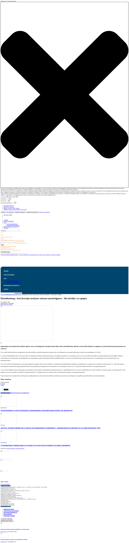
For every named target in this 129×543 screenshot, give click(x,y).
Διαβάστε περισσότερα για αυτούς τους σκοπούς (15, 209)
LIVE (5, 222)
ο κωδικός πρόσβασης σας (20, 243)
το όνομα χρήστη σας (19, 241)
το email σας (17, 250)
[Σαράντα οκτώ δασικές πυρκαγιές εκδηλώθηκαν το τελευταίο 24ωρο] (4, 527)
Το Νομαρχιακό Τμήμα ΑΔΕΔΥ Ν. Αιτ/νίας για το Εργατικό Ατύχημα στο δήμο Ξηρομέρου (35, 445)
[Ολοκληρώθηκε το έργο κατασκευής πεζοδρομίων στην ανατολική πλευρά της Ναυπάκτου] (9, 406)
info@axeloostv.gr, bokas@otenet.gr (15, 448)
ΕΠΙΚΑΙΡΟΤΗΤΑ (4, 407)
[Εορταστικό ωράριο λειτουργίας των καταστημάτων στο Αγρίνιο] (4, 537)
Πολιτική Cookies (8, 215)
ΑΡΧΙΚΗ (6, 220)
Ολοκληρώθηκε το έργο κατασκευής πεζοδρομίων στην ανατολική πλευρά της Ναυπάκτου (36, 410)
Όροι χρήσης (8, 514)
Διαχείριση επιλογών (9, 205)
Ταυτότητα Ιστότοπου (11, 511)
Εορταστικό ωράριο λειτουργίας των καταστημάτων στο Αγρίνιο (14, 539)
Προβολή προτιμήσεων (20, 212)
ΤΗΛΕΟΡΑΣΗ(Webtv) (12, 224)
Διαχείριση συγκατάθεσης (6, 520)
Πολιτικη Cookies (9, 516)
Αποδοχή (3, 212)
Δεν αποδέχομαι (10, 212)
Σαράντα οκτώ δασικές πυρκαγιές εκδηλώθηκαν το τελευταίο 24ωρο (15, 529)
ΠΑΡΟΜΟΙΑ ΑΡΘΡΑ (5, 393)
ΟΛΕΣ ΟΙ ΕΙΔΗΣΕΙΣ (9, 221)
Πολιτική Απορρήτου (10, 512)
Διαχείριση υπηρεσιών (9, 207)
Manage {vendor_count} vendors (11, 208)
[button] (64, 95)
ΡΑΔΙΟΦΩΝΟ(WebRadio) (13, 225)
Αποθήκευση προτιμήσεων (32, 212)
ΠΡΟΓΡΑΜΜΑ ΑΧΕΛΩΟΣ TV (11, 226)
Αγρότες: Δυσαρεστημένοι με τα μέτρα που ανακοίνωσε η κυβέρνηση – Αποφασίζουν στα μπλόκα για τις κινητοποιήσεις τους (50, 428)
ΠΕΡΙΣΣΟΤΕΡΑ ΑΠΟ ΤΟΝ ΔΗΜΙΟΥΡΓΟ (19, 393)
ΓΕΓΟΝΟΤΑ (3, 425)
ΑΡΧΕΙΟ (6, 228)
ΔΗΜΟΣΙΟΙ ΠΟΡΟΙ (9, 509)
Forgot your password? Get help (8, 246)
